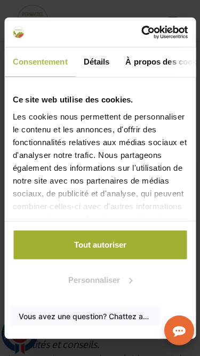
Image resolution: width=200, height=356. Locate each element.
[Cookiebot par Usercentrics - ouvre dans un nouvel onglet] (142, 32)
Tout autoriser (100, 244)
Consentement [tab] (39, 61)
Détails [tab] (96, 61)
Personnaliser (94, 279)
